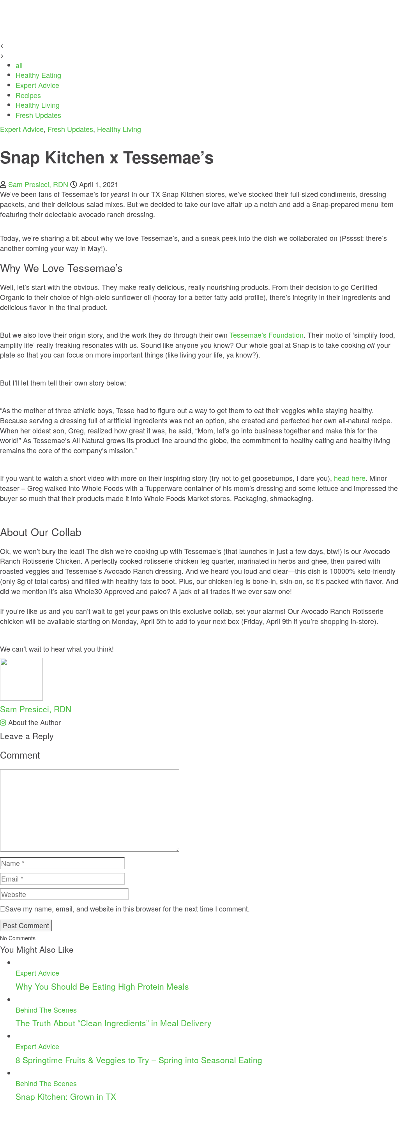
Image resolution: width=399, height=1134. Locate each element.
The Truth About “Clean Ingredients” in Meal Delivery (114, 1023)
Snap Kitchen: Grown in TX (66, 1096)
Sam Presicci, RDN (38, 184)
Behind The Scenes (46, 1009)
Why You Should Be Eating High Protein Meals (102, 986)
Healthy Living (38, 105)
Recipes (28, 95)
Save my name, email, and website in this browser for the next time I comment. (127, 908)
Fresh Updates (38, 115)
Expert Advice (37, 85)
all (19, 65)
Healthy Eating (38, 75)
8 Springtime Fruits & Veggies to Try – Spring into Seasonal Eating (139, 1060)
